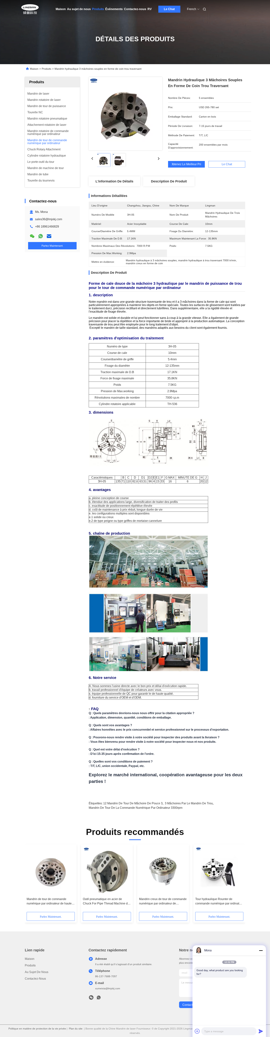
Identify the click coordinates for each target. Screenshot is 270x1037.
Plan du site (75, 1028)
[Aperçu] (30, 9)
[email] (49, 236)
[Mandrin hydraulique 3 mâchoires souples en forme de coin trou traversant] (125, 113)
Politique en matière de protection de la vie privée (37, 1028)
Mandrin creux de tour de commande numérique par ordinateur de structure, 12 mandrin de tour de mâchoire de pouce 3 (163, 901)
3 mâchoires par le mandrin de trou (189, 803)
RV (149, 9)
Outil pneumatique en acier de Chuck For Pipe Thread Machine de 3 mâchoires (106, 901)
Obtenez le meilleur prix (186, 164)
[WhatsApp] (41, 236)
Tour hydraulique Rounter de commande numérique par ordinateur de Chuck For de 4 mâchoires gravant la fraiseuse (219, 901)
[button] (31, 879)
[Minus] (261, 950)
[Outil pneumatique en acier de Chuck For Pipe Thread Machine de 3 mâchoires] (107, 870)
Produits (98, 9)
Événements (114, 9)
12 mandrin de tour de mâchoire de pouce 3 (133, 803)
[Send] (261, 1031)
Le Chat (169, 9)
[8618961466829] (98, 998)
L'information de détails (114, 181)
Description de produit (169, 181)
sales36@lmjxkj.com (48, 219)
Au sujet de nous (79, 9)
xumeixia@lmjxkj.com (107, 988)
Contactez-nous (135, 9)
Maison (61, 9)
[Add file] (197, 1031)
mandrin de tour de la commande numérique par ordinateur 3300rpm (135, 807)
